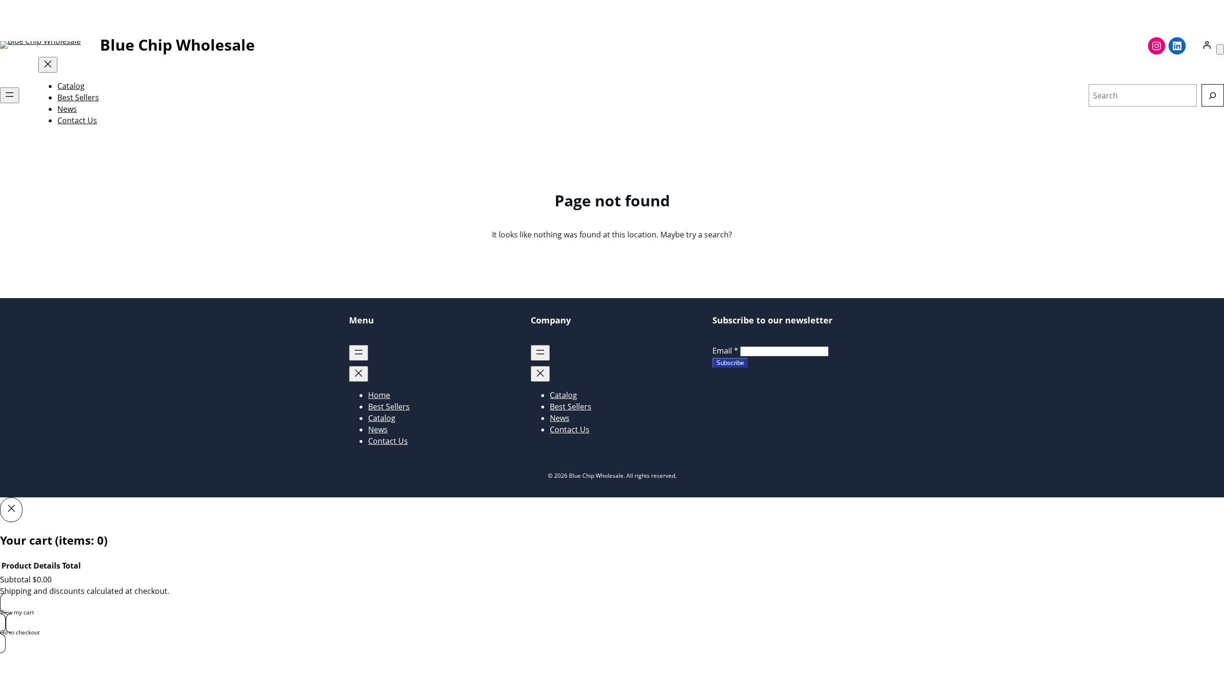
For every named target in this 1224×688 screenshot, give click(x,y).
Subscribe (730, 362)
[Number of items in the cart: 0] (1220, 49)
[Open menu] (9, 95)
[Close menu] (47, 65)
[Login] (1206, 44)
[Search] (1213, 95)
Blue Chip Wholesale (177, 44)
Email (725, 350)
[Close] (11, 509)
